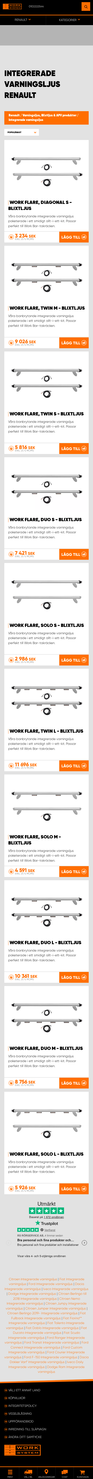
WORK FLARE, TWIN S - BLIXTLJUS (47, 414)
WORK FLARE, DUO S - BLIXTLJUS (46, 519)
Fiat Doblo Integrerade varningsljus (52, 1328)
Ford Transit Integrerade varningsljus (51, 1342)
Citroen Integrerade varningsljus (33, 1279)
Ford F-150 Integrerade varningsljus (50, 1357)
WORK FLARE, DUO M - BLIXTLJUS (46, 1048)
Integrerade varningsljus (26, 120)
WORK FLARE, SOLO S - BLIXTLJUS (47, 625)
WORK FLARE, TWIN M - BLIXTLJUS (47, 308)
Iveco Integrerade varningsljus (65, 1289)
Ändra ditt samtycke (25, 1437)
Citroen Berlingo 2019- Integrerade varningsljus (42, 1313)
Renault (14, 115)
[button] (21, 132)
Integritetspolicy (22, 1405)
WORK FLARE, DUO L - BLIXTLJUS (45, 942)
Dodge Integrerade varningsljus (32, 1294)
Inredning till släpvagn (27, 1429)
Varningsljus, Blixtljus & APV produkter (49, 115)
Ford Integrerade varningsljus (51, 1284)
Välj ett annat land (24, 1390)
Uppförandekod (21, 1421)
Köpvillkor (16, 1398)
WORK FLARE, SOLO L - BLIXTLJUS (46, 1154)
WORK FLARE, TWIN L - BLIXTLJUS (46, 731)
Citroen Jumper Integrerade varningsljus (55, 1308)
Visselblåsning (20, 1413)
